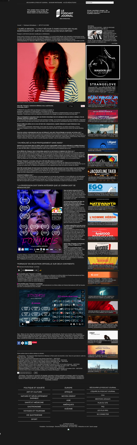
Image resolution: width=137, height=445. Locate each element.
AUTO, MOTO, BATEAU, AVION (45, 378)
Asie (68, 400)
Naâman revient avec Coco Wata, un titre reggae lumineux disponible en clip (39, 361)
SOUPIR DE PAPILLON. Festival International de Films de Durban (39, 338)
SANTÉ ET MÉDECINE (48, 377)
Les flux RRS (102, 410)
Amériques (68, 405)
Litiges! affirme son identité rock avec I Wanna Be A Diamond (35, 363)
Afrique (68, 392)
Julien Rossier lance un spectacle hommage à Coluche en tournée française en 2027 (102, 267)
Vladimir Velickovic (79, 338)
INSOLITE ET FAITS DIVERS (68, 378)
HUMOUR (55, 380)
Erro (74, 334)
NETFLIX (44, 337)
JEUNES (56, 378)
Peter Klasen (69, 337)
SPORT (34, 378)
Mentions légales (102, 399)
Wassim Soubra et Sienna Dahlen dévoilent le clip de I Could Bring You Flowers (102, 311)
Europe (68, 388)
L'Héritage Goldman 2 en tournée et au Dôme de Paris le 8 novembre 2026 (38, 360)
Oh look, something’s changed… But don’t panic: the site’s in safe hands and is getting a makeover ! (98, 12)
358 (36, 373)
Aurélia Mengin (56, 334)
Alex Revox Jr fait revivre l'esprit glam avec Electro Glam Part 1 (35, 358)
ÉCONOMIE (44, 375)
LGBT (40, 337)
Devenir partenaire (55, 2)
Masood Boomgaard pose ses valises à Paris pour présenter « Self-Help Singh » (102, 238)
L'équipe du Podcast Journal (102, 391)
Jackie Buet (68, 335)
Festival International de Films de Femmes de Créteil (31, 335)
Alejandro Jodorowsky (35, 334)
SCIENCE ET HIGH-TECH (33, 377)
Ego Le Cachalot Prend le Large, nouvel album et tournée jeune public (37, 367)
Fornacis (48, 335)
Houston (61, 335)
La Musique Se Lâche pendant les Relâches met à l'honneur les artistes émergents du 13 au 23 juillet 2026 (101, 252)
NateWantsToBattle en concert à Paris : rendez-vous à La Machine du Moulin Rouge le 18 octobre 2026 (46, 368)
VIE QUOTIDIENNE (70, 377)
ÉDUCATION (22, 377)
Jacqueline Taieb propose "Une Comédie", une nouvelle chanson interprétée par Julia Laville (43, 365)
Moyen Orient (69, 396)
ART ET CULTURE (44, 25)
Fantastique (79, 334)
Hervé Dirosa (55, 335)
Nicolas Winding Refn (54, 337)
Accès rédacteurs (69, 2)
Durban (70, 334)
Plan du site (103, 403)
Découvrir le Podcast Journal (37, 2)
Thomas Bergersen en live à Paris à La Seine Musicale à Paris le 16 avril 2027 (101, 297)
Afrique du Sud (25, 334)
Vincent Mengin (68, 338)
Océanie (68, 409)
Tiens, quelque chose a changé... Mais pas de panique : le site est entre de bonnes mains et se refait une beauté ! (38, 11)
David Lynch (64, 334)
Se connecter (103, 414)
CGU (103, 395)
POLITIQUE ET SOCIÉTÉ (33, 375)
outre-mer (62, 337)
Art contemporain (46, 334)
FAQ (102, 406)
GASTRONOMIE (59, 377)
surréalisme (60, 338)
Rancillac (76, 337)
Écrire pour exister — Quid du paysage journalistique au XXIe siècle (101, 28)
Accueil (19, 25)
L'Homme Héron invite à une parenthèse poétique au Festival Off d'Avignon (39, 370)
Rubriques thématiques (30, 25)
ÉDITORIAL (22, 375)
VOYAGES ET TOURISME (34, 411)
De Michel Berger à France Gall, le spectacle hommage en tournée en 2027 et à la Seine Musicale (45, 364)
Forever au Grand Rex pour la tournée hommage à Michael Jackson (101, 356)
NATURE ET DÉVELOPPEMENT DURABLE (60, 375)
